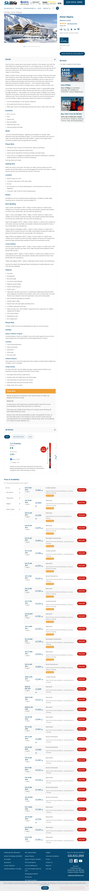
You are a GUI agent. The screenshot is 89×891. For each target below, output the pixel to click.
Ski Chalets (7, 859)
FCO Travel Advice (30, 862)
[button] (55, 30)
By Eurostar (7, 862)
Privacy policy (45, 885)
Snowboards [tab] (18, 437)
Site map (48, 869)
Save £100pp (66, 85)
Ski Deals (18, 8)
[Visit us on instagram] (71, 861)
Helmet (16, 462)
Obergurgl (19, 12)
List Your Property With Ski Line (33, 870)
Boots (16, 459)
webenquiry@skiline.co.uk (76, 875)
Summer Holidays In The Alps (12, 869)
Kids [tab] (30, 437)
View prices (72, 54)
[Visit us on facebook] (76, 861)
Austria (13, 12)
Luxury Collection (9, 866)
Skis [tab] (7, 437)
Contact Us (47, 8)
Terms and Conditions (52, 856)
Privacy (48, 859)
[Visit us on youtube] (80, 861)
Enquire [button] (81, 490)
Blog (39, 8)
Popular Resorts (29, 8)
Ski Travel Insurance (31, 880)
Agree (45, 888)
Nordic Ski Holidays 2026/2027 (13, 856)
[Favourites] (53, 9)
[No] (87, 886)
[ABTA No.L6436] (25, 4)
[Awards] (36, 4)
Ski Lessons (28, 877)
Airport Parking (29, 856)
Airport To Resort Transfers (33, 859)
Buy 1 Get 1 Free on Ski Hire (71, 114)
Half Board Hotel (72, 24)
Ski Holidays (8, 8)
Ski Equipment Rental (31, 874)
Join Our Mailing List (31, 866)
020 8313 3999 (74, 2)
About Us (48, 866)
